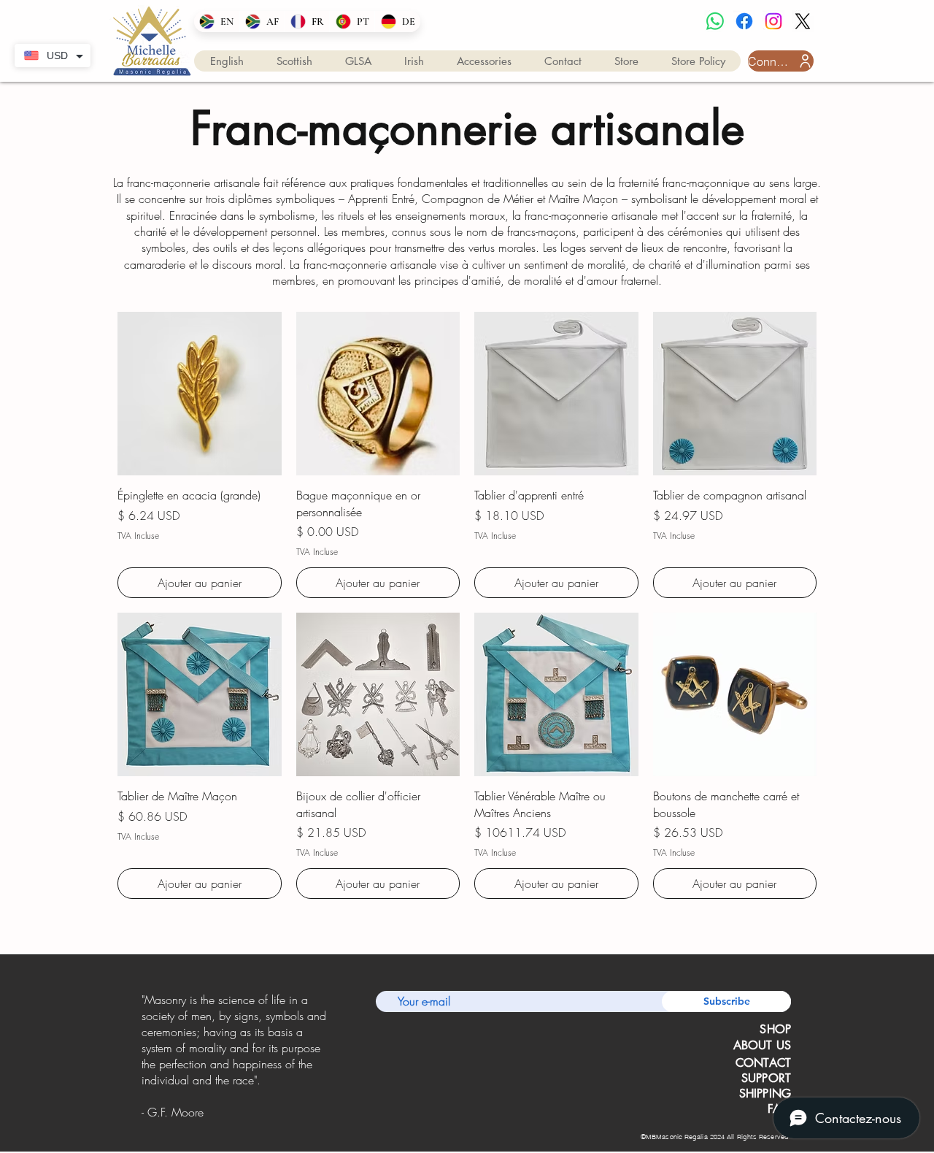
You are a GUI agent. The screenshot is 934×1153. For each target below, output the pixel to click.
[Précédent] (144, 1054)
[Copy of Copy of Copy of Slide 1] (257, 1117)
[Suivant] (334, 1054)
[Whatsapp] (715, 21)
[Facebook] (744, 21)
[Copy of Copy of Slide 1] (238, 1118)
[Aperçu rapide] (199, 394)
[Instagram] (773, 21)
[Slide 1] (219, 1118)
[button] (227, 61)
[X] (803, 21)
